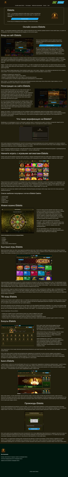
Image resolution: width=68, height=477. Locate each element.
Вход (54, 2)
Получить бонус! (24, 18)
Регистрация (60, 2)
